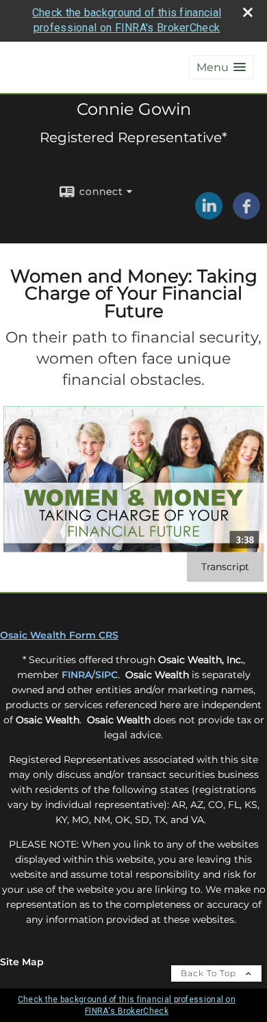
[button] (221, 67)
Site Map (22, 962)
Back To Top (210, 973)
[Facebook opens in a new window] (246, 214)
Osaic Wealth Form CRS (59, 635)
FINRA (77, 675)
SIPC (106, 675)
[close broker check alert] (247, 12)
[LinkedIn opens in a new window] (208, 214)
